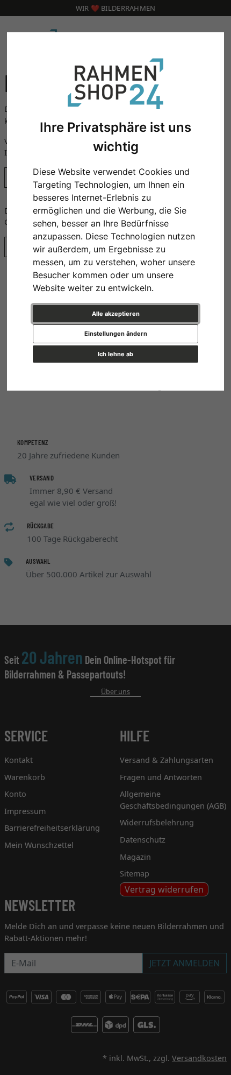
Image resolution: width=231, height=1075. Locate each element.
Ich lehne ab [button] (115, 354)
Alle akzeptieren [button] (116, 313)
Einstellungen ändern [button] (115, 333)
